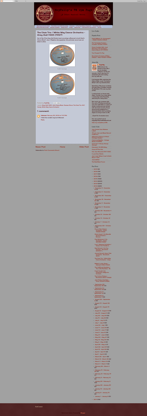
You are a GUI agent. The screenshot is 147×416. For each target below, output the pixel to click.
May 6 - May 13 (100, 342)
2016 (96, 176)
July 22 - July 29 (101, 315)
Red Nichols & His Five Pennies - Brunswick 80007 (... (101, 250)
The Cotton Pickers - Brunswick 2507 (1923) (103, 276)
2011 (95, 399)
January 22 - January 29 (103, 385)
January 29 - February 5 (102, 381)
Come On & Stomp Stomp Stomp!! (100, 144)
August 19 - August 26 (102, 303)
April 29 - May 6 (100, 344)
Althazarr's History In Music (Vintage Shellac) (100, 137)
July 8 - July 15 (100, 320)
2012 (96, 186)
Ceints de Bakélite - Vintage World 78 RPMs (100, 140)
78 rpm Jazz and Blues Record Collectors (101, 133)
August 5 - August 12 (102, 310)
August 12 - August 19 (102, 307)
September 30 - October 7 (102, 226)
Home (62, 147)
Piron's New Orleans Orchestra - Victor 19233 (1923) (101, 230)
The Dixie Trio (77, 105)
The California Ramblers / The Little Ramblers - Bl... (103, 268)
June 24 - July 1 (100, 325)
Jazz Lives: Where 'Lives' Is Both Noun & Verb (101, 156)
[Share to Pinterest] (59, 103)
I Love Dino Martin (97, 154)
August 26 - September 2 (102, 300)
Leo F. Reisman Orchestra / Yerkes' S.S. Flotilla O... (103, 245)
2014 (96, 181)
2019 (96, 169)
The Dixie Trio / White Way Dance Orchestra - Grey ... (103, 260)
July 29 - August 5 (101, 313)
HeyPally (102, 64)
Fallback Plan (77, 27)
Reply (42, 120)
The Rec (99, 27)
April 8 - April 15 (100, 351)
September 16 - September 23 (99, 288)
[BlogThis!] (55, 103)
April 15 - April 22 (101, 349)
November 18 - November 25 (102, 200)
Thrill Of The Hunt (97, 26)
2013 (96, 183)
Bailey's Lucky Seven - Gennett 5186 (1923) (102, 264)
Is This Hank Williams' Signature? (83, 26)
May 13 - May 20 (101, 339)
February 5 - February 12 (103, 377)
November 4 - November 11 (102, 207)
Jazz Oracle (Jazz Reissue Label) (100, 130)
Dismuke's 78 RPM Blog (99, 147)
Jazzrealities (95, 159)
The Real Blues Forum (98, 162)
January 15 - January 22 (102, 389)
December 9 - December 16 (102, 188)
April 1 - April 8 (100, 354)
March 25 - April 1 (101, 356)
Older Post (84, 147)
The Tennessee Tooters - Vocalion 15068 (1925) (99, 43)
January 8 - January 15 (102, 392)
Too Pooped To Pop (98, 53)
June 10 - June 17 (101, 330)
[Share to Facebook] (58, 103)
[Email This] (54, 103)
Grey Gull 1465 (47, 105)
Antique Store (64, 27)
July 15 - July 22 (100, 318)
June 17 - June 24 (101, 327)
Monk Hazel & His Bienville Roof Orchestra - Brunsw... (103, 236)
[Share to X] (56, 103)
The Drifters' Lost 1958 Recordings (59, 26)
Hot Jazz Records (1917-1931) (101, 151)
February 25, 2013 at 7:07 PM (57, 115)
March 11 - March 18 (101, 361)
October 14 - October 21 (102, 218)
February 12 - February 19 (103, 374)
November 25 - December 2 (102, 196)
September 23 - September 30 (99, 285)
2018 (96, 171)
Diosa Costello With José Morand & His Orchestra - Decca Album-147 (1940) (100, 49)
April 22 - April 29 (101, 347)
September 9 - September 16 (99, 292)
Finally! (71, 27)
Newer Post (41, 147)
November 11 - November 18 (102, 203)
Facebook (72, 26)
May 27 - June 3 (100, 335)
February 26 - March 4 (102, 366)
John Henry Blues (57, 105)
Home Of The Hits (97, 149)
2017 (96, 174)
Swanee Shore (68, 105)
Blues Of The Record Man (43, 27)
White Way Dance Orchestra (50, 107)
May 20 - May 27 (101, 337)
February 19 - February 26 (101, 370)
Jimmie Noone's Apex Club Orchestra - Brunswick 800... (103, 255)
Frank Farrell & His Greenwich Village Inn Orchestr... (102, 272)
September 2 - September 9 (99, 296)
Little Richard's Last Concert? (89, 27)
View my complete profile (99, 122)
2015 (96, 178)
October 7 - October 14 (102, 222)
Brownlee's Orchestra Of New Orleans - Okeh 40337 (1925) (101, 56)
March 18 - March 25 (102, 359)
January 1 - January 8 (102, 396)
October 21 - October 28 (103, 214)
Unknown (44, 115)
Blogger (83, 413)
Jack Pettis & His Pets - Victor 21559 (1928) (102, 280)
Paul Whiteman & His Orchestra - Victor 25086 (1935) (101, 241)
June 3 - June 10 (100, 332)
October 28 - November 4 (103, 210)
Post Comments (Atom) (51, 150)
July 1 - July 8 (99, 323)
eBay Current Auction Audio (43, 26)
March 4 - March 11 (101, 364)
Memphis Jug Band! (54, 27)
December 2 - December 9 (102, 192)
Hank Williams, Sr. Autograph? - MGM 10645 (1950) (101, 39)
